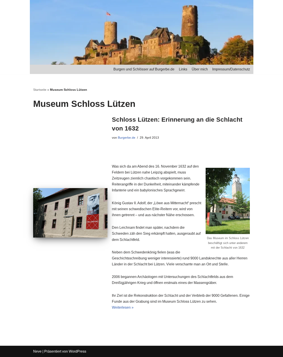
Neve (37, 351)
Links (183, 69)
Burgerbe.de (126, 137)
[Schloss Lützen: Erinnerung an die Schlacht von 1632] (70, 213)
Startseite (39, 89)
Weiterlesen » (123, 307)
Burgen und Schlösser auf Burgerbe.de (143, 69)
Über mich (200, 69)
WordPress (77, 351)
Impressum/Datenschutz (231, 69)
